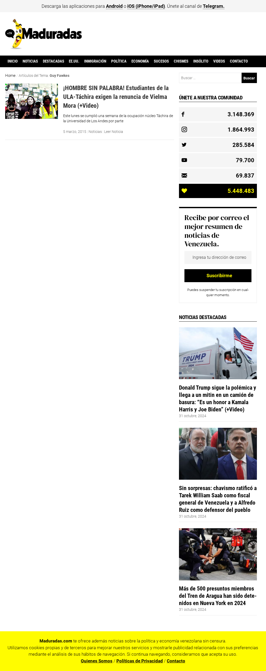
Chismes (181, 61)
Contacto (239, 61)
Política (119, 61)
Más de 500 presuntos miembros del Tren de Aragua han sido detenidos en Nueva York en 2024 (218, 595)
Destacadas (53, 61)
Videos (219, 61)
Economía (140, 61)
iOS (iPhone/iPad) (146, 6)
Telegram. (213, 6)
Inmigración (95, 61)
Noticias (30, 61)
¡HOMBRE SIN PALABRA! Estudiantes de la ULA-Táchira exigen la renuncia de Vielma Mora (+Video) (116, 96)
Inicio (13, 61)
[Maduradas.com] (43, 47)
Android (114, 6)
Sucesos (161, 61)
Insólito (200, 61)
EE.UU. (74, 61)
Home (10, 75)
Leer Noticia (113, 132)
